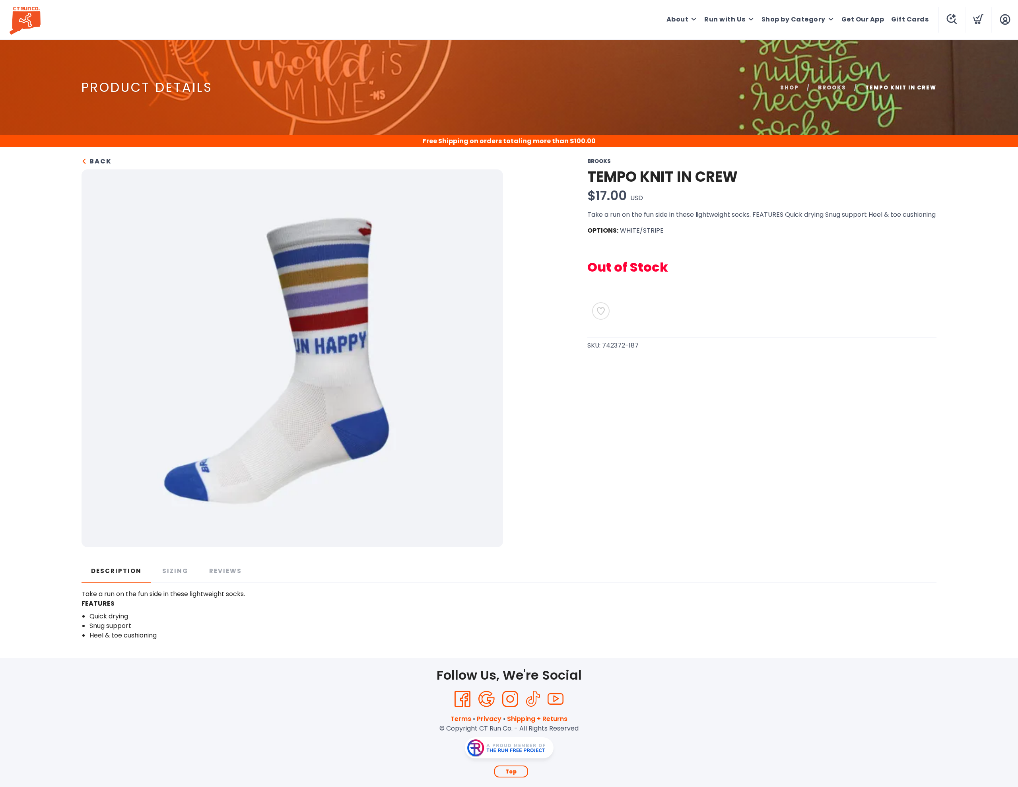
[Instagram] (510, 699)
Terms (461, 718)
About (677, 19)
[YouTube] (555, 699)
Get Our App (862, 19)
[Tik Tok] (533, 699)
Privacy (489, 718)
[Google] (486, 699)
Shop (789, 87)
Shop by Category (794, 19)
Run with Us (725, 19)
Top (511, 771)
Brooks (832, 87)
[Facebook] (462, 699)
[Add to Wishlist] (601, 311)
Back (99, 161)
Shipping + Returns (537, 718)
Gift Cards (910, 19)
